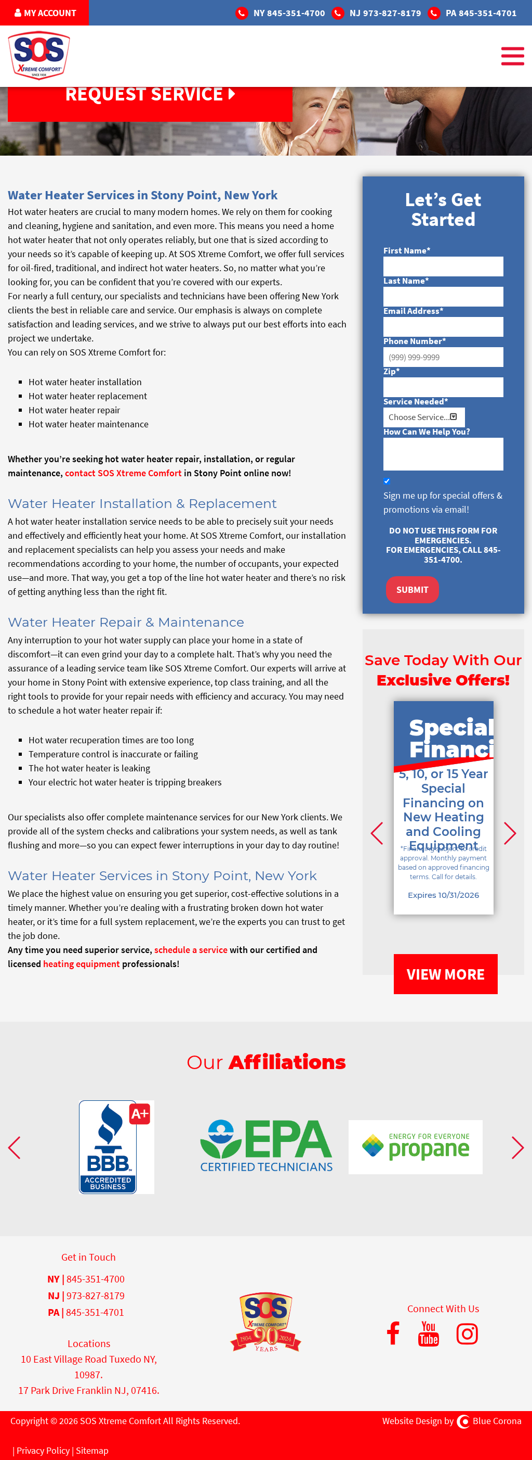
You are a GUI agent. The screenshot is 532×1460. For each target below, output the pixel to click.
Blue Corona (497, 1421)
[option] (444, 823)
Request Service (144, 93)
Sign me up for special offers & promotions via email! (442, 502)
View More (446, 974)
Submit (412, 589)
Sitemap (92, 1450)
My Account (50, 13)
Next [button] (508, 833)
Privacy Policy (43, 1450)
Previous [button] (378, 833)
